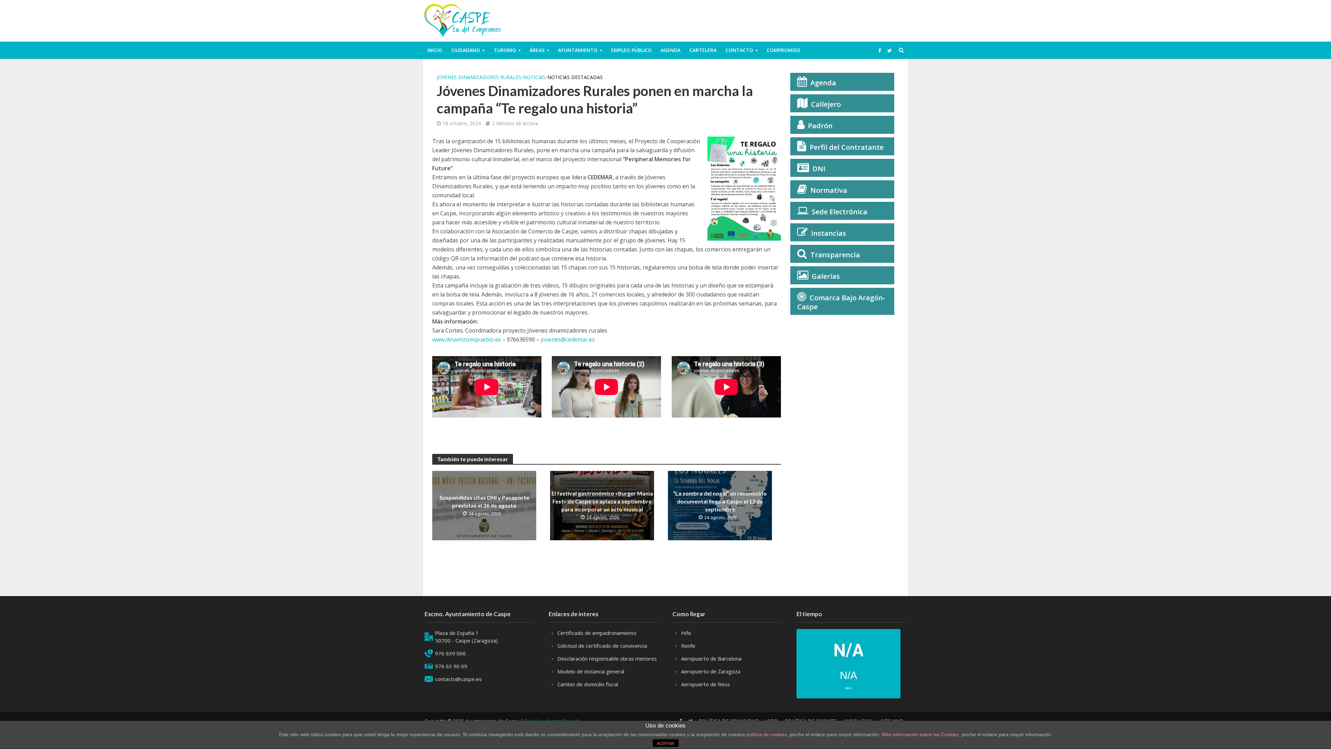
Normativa (828, 190)
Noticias (534, 77)
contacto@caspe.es (458, 678)
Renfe (688, 645)
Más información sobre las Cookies (919, 734)
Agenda (670, 50)
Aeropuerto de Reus (705, 684)
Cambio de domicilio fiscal (587, 684)
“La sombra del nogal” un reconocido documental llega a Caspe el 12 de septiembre (720, 501)
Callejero (826, 104)
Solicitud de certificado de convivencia (602, 645)
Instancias (828, 233)
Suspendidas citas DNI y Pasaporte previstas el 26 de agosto (484, 501)
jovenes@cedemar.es (568, 339)
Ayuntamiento (578, 50)
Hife (686, 632)
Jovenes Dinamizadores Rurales (479, 77)
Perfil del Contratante (847, 147)
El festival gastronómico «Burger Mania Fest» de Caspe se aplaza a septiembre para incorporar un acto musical (602, 501)
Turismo (505, 50)
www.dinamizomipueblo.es (466, 339)
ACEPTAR (665, 743)
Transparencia (835, 254)
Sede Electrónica (839, 211)
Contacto (739, 50)
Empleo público (631, 50)
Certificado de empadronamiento (596, 632)
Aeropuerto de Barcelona (711, 658)
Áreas (537, 50)
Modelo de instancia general (590, 671)
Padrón (820, 125)
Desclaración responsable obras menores (607, 658)
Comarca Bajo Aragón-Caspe (841, 302)
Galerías (826, 276)
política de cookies (766, 734)
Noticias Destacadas (575, 77)
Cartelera (702, 50)
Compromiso (783, 50)
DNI (818, 168)
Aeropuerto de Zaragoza (710, 671)
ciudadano (465, 50)
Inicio (434, 50)
